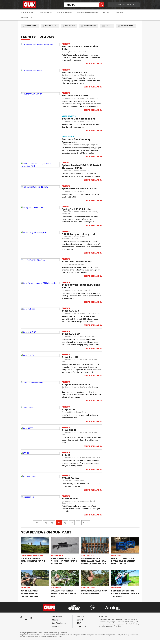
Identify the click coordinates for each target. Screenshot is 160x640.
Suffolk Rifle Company (70, 238)
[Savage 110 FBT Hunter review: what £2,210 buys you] (65, 578)
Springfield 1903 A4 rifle (76, 209)
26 (59, 523)
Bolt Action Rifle (85, 212)
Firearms (65, 52)
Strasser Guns (67, 503)
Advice (106, 12)
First (37, 523)
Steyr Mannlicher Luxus (76, 384)
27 (65, 523)
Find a (51, 26)
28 (72, 523)
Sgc (92, 75)
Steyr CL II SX (70, 357)
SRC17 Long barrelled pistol (78, 234)
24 (46, 523)
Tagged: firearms (37, 37)
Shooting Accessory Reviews (32, 555)
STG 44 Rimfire (71, 478)
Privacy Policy (82, 626)
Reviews (66, 44)
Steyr (88, 313)
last (85, 523)
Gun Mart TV (26, 18)
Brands (87, 75)
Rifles (71, 52)
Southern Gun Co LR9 (74, 72)
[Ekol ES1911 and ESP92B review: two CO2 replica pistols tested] (125, 545)
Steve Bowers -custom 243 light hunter (81, 286)
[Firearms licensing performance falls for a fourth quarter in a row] (95, 545)
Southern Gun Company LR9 (78, 118)
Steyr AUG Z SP (71, 333)
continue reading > (93, 64)
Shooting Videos (64, 12)
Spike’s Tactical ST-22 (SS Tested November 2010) (81, 167)
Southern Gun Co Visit (75, 95)
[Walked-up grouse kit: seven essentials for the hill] (35, 545)
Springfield (66, 213)
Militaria (120, 12)
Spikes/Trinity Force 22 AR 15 (79, 188)
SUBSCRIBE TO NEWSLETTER (123, 5)
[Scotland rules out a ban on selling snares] (95, 578)
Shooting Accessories (87, 12)
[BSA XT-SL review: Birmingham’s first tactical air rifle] (35, 578)
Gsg (98, 457)
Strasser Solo (70, 498)
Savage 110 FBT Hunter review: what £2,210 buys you (63, 593)
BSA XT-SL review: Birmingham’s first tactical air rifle (30, 593)
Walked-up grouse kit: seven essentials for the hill (33, 561)
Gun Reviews (45, 12)
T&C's (79, 623)
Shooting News (28, 12)
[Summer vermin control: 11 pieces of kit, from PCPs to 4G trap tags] (65, 545)
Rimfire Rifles (84, 171)
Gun (31, 26)
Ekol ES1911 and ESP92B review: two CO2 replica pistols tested (123, 561)
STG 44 (66, 454)
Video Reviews (69, 116)
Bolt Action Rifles (80, 412)
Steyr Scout (69, 409)
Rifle (83, 264)
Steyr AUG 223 (70, 310)
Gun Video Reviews (59, 623)
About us (80, 617)
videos (109, 26)
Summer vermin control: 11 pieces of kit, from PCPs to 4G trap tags (64, 561)
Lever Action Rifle (80, 52)
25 (52, 523)
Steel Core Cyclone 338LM (77, 261)
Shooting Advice (58, 555)
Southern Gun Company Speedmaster (76, 141)
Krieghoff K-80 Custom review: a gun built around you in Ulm (125, 593)
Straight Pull (94, 98)
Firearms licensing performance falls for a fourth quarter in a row (93, 561)
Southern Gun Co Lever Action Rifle (80, 48)
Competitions (90, 26)
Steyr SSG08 (69, 430)
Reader (127, 26)
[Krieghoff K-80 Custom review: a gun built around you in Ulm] (125, 578)
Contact (80, 620)
